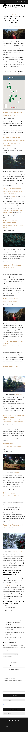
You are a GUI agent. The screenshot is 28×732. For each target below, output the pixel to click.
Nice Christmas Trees (12, 137)
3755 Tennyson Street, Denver (10, 419)
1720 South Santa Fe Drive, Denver (11, 140)
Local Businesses (7, 656)
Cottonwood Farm (10, 299)
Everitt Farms (8, 444)
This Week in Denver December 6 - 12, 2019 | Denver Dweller (13, 676)
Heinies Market (9, 493)
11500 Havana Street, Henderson (10, 115)
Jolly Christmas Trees (12, 189)
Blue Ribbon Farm (10, 366)
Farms (11, 654)
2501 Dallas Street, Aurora (17, 421)
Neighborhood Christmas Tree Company (13, 416)
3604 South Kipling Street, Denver (11, 527)
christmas (6, 654)
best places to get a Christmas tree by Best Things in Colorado (13, 210)
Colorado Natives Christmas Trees (10, 222)
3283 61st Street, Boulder (9, 267)
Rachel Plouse (14, 669)
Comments (14, 662)
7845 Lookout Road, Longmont (10, 225)
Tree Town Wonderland (13, 525)
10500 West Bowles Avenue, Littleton (11, 345)
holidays (16, 654)
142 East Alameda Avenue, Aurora (11, 191)
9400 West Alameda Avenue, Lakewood (12, 446)
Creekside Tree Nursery (13, 265)
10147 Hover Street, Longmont (10, 369)
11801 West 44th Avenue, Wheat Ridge (11, 495)
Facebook (12, 196)
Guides (14, 14)
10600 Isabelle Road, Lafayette (10, 301)
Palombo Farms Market (12, 112)
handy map (9, 585)
